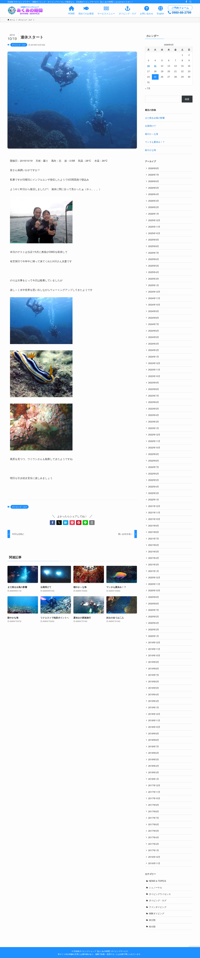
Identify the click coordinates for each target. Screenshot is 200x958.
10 (148, 66)
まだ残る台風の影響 (155, 117)
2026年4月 (153, 194)
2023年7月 (153, 395)
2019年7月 (153, 674)
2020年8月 (153, 603)
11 (155, 66)
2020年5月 (153, 616)
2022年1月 (153, 499)
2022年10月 (154, 447)
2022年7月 (153, 467)
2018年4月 (153, 765)
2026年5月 (153, 187)
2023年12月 (154, 363)
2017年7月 (153, 817)
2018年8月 (153, 739)
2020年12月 (154, 577)
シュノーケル (155, 887)
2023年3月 (153, 421)
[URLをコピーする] (92, 522)
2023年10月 (154, 376)
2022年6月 (153, 473)
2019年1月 (153, 707)
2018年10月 (154, 726)
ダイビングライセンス (160, 894)
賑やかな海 (150, 149)
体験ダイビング (156, 913)
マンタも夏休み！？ (155, 141)
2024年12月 (154, 291)
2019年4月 (153, 694)
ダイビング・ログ (19, 44)
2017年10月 (154, 798)
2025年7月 (153, 252)
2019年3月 (153, 700)
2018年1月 (153, 778)
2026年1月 (153, 213)
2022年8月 (153, 460)
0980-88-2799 (181, 12)
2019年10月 (154, 655)
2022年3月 (153, 493)
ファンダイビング (157, 906)
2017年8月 (153, 811)
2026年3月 (153, 200)
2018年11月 (154, 720)
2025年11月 (154, 226)
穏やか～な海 (151, 133)
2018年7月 (153, 746)
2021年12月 (154, 506)
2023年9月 (153, 382)
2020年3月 (153, 629)
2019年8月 (153, 668)
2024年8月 (153, 317)
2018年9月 (153, 733)
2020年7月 (153, 609)
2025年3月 (153, 278)
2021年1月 (153, 571)
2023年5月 (153, 408)
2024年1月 (153, 356)
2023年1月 (153, 428)
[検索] (190, 1)
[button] (52, 522)
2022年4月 (153, 486)
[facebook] (186, 1)
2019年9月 (153, 661)
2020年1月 (153, 636)
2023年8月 (153, 389)
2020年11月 (154, 584)
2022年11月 (154, 441)
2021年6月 (153, 544)
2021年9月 (153, 525)
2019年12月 (154, 642)
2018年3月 (153, 772)
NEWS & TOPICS (157, 880)
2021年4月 (153, 557)
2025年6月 (153, 259)
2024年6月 (153, 330)
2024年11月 (154, 298)
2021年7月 (153, 538)
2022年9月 (153, 454)
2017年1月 (153, 850)
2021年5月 (153, 551)
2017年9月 (153, 804)
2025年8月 (153, 246)
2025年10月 (154, 233)
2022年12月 (154, 434)
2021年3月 (153, 564)
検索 (187, 99)
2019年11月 (154, 648)
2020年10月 (154, 590)
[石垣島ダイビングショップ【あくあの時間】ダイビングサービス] (26, 10)
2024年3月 (153, 350)
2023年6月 (153, 402)
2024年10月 (154, 304)
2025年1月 (153, 285)
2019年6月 (153, 681)
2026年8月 (153, 168)
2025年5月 (153, 265)
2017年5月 (153, 830)
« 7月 (147, 88)
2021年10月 (154, 519)
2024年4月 (153, 343)
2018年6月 (153, 752)
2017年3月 (153, 843)
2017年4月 (153, 837)
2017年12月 (154, 785)
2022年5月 (153, 479)
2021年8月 (153, 532)
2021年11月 (154, 512)
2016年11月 (154, 863)
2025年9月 (153, 239)
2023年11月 (154, 369)
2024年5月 (153, 337)
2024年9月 (153, 311)
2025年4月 (153, 272)
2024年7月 (153, 324)
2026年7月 (153, 174)
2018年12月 (154, 713)
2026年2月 (153, 207)
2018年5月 (153, 759)
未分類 (152, 919)
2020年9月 (153, 596)
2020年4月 (153, 622)
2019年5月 (153, 687)
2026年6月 (153, 181)
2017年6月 (153, 824)
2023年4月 (153, 415)
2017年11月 (154, 791)
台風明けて (150, 125)
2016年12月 (154, 856)
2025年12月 (154, 220)
